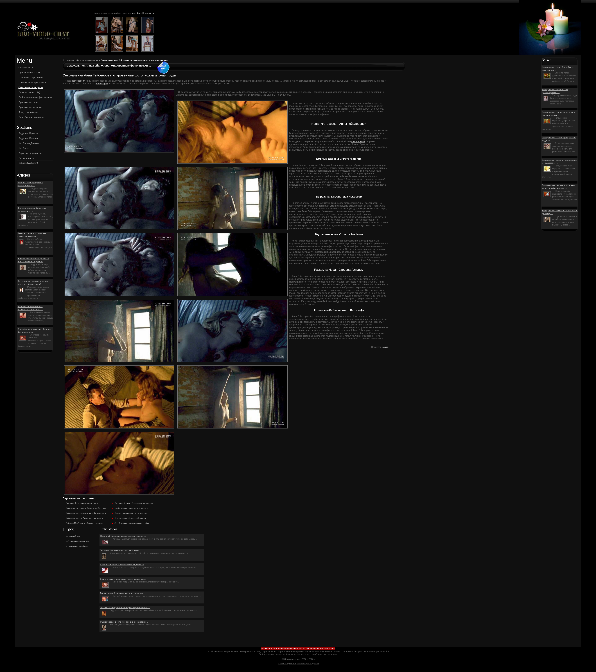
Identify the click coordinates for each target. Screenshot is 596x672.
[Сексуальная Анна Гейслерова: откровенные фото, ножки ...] (42, 31)
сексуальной (358, 141)
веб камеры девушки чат (77, 541)
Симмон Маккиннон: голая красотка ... (133, 513)
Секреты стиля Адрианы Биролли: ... (132, 518)
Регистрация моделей (308, 663)
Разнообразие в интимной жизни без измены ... (124, 622)
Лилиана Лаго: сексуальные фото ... (83, 503)
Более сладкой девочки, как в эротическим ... (123, 593)
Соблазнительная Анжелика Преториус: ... (86, 518)
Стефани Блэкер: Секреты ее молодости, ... (135, 503)
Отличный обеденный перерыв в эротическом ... (125, 607)
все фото (137, 13)
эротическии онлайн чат (77, 546)
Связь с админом (287, 663)
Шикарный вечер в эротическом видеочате (122, 564)
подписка (149, 13)
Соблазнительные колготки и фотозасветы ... (87, 513)
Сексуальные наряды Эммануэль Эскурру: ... (87, 508)
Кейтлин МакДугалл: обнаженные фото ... (85, 523)
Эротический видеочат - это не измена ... (121, 550)
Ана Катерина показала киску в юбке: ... (133, 523)
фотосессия (78, 80)
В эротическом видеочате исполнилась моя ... (123, 579)
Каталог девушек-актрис (88, 60)
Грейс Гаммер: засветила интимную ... (133, 508)
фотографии (101, 83)
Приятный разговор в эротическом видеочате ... (124, 536)
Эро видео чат (69, 60)
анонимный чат (73, 536)
